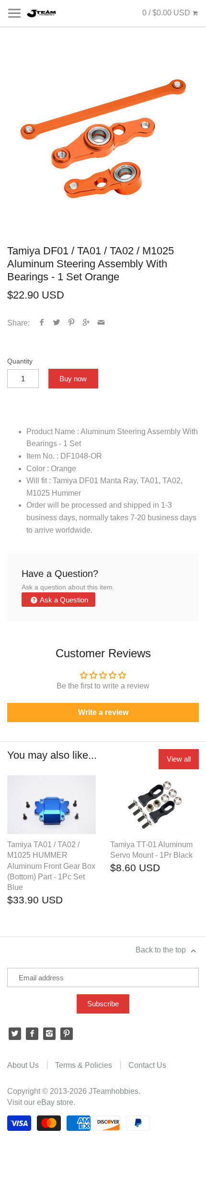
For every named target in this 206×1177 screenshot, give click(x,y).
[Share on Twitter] (57, 323)
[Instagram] (49, 1033)
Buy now (73, 379)
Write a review (103, 712)
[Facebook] (32, 1033)
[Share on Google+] (86, 323)
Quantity (20, 361)
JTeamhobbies (113, 1091)
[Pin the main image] (72, 323)
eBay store (55, 1102)
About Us (23, 1065)
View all (179, 759)
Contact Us (147, 1065)
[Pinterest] (66, 1033)
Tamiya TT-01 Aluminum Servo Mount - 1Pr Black (151, 849)
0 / (166, 13)
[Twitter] (15, 1033)
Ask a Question (63, 600)
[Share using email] (101, 323)
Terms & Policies (83, 1065)
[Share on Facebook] (42, 323)
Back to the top (162, 950)
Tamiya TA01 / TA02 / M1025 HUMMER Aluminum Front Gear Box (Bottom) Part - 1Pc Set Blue (51, 866)
